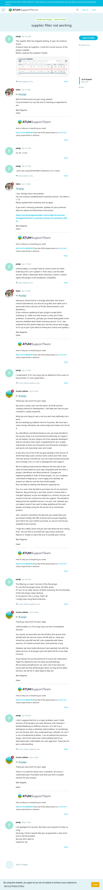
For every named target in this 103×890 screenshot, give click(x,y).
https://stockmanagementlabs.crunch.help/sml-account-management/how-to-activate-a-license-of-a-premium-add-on (41, 218)
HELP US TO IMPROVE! (24, 132)
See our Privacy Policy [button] (14, 886)
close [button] (95, 885)
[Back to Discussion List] (3, 9)
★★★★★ (63, 132)
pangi (23, 94)
